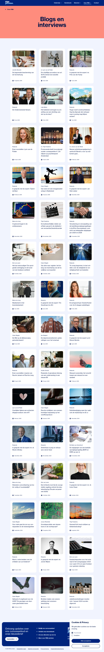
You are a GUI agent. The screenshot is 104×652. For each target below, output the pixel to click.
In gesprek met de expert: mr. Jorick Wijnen (51, 561)
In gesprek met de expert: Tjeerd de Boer (23, 190)
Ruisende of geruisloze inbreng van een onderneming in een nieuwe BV (51, 375)
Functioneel (77, 633)
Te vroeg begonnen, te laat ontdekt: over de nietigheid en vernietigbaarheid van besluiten (80, 268)
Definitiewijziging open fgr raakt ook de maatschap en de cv (80, 411)
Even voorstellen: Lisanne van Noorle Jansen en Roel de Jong (23, 374)
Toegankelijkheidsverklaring (57, 648)
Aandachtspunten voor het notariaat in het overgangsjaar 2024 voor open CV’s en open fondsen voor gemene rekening (81, 563)
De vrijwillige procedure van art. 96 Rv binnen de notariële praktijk (51, 75)
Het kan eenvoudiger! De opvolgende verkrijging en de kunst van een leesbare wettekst (23, 268)
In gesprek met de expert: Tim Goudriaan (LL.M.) (51, 304)
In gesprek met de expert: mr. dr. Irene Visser (80, 486)
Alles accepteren (86, 641)
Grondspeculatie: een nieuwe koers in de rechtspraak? (50, 525)
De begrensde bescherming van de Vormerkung (23, 74)
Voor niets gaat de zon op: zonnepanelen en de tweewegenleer (23, 525)
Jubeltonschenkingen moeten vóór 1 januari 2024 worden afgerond (79, 601)
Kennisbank (67, 3)
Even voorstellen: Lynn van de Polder (22, 150)
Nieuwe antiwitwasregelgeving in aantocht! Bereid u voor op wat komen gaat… (80, 151)
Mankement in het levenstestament (18, 304)
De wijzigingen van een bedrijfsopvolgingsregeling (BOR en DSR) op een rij (80, 450)
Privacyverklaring (45, 648)
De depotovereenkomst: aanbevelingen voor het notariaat (51, 339)
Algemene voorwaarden (33, 648)
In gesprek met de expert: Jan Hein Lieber (80, 190)
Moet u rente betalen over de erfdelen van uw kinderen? (22, 561)
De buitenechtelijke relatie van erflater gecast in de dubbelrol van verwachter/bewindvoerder (51, 226)
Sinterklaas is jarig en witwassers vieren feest (51, 449)
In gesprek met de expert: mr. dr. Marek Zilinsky (23, 449)
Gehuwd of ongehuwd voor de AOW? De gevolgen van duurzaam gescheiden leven (22, 601)
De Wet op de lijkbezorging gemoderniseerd (21, 339)
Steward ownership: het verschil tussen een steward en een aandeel (80, 375)
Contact (96, 3)
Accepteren (85, 646)
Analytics (76, 635)
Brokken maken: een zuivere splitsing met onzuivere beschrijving (50, 601)
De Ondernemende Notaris (21, 110)
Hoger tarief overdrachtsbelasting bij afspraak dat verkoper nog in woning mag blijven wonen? (80, 113)
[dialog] (86, 634)
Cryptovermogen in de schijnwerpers (19, 225)
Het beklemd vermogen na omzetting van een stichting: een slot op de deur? (51, 112)
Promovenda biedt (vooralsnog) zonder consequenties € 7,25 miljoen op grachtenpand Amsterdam (51, 152)
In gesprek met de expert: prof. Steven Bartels (80, 339)
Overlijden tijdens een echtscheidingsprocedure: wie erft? (23, 411)
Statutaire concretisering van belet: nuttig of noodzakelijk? (23, 486)
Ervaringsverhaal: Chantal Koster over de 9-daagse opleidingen (81, 304)
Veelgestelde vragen (21, 648)
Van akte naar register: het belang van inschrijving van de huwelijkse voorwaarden (51, 268)
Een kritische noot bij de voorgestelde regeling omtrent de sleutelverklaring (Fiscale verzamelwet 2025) (52, 488)
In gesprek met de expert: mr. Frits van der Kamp (79, 74)
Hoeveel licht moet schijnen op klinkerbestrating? (80, 525)
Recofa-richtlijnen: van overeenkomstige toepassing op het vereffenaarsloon (51, 412)
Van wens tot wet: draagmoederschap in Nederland (52, 190)
